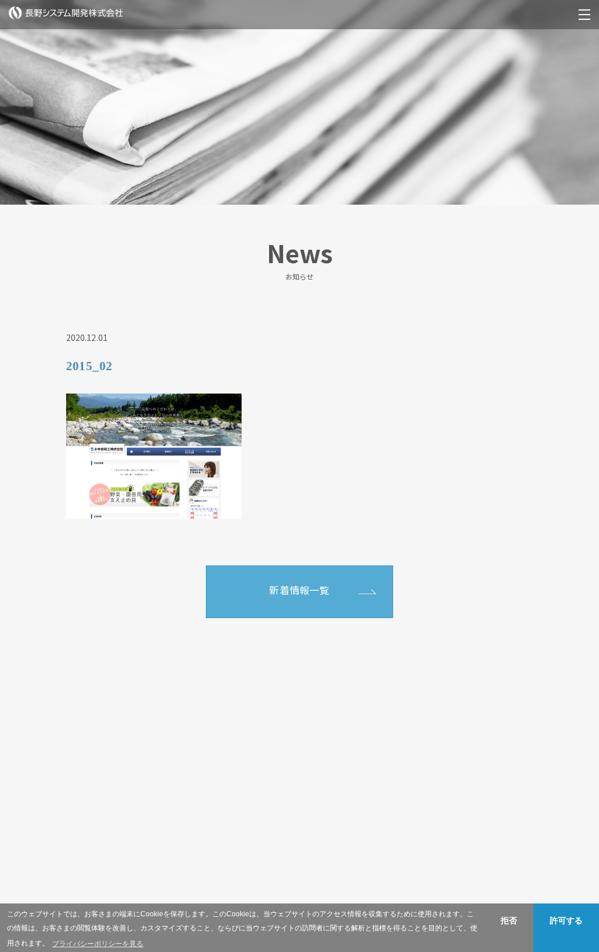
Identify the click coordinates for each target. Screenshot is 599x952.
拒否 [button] (509, 920)
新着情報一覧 (299, 590)
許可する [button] (566, 920)
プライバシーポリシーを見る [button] (97, 944)
